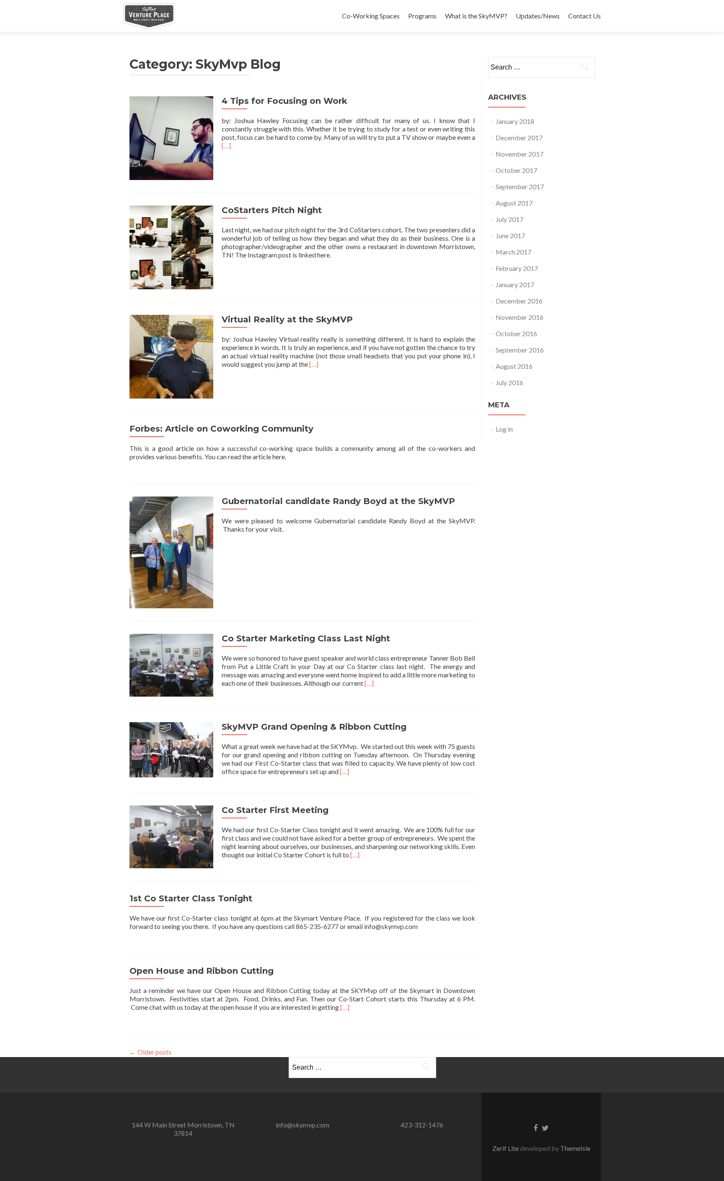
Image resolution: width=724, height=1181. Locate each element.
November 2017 (519, 154)
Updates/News (538, 16)
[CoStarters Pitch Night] (171, 246)
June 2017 (510, 235)
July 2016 (509, 382)
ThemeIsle (575, 1148)
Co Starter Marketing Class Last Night (306, 638)
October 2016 (516, 333)
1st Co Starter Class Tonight (190, 898)
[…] (226, 145)
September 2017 (520, 186)
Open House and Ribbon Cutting (201, 971)
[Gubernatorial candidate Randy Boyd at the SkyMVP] (171, 551)
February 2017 (517, 268)
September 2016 (520, 350)
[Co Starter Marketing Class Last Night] (171, 664)
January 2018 (515, 121)
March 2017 (513, 252)
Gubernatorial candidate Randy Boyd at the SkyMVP (338, 501)
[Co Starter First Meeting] (171, 836)
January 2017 (515, 284)
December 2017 (519, 138)
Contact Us (584, 16)
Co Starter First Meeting (275, 810)
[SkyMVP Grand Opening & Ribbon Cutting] (171, 749)
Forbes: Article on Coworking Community (221, 429)
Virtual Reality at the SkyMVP (287, 319)
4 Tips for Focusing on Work (284, 101)
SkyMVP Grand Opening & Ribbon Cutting (314, 727)
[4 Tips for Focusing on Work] (171, 137)
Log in (504, 429)
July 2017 (509, 219)
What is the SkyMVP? (476, 16)
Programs (422, 16)
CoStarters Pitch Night (272, 210)
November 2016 (519, 317)
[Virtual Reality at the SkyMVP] (171, 356)
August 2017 (514, 203)
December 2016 (519, 301)
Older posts (150, 1052)
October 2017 (516, 170)
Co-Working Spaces (371, 16)
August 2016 (514, 366)
